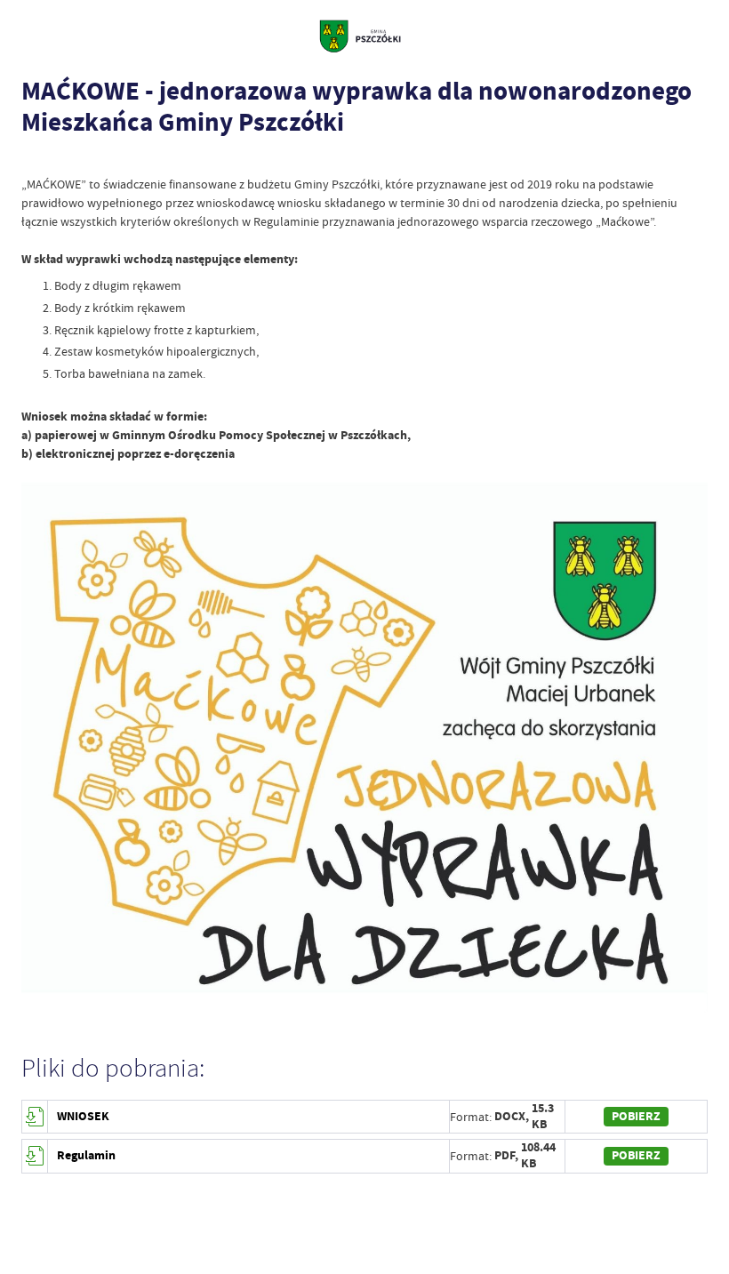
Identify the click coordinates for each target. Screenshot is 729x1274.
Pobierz (636, 1116)
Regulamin (86, 1155)
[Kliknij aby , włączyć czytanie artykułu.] (30, 158)
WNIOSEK (83, 1116)
